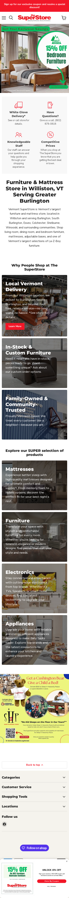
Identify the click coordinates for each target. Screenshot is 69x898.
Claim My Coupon (52, 881)
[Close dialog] (67, 861)
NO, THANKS (51, 886)
